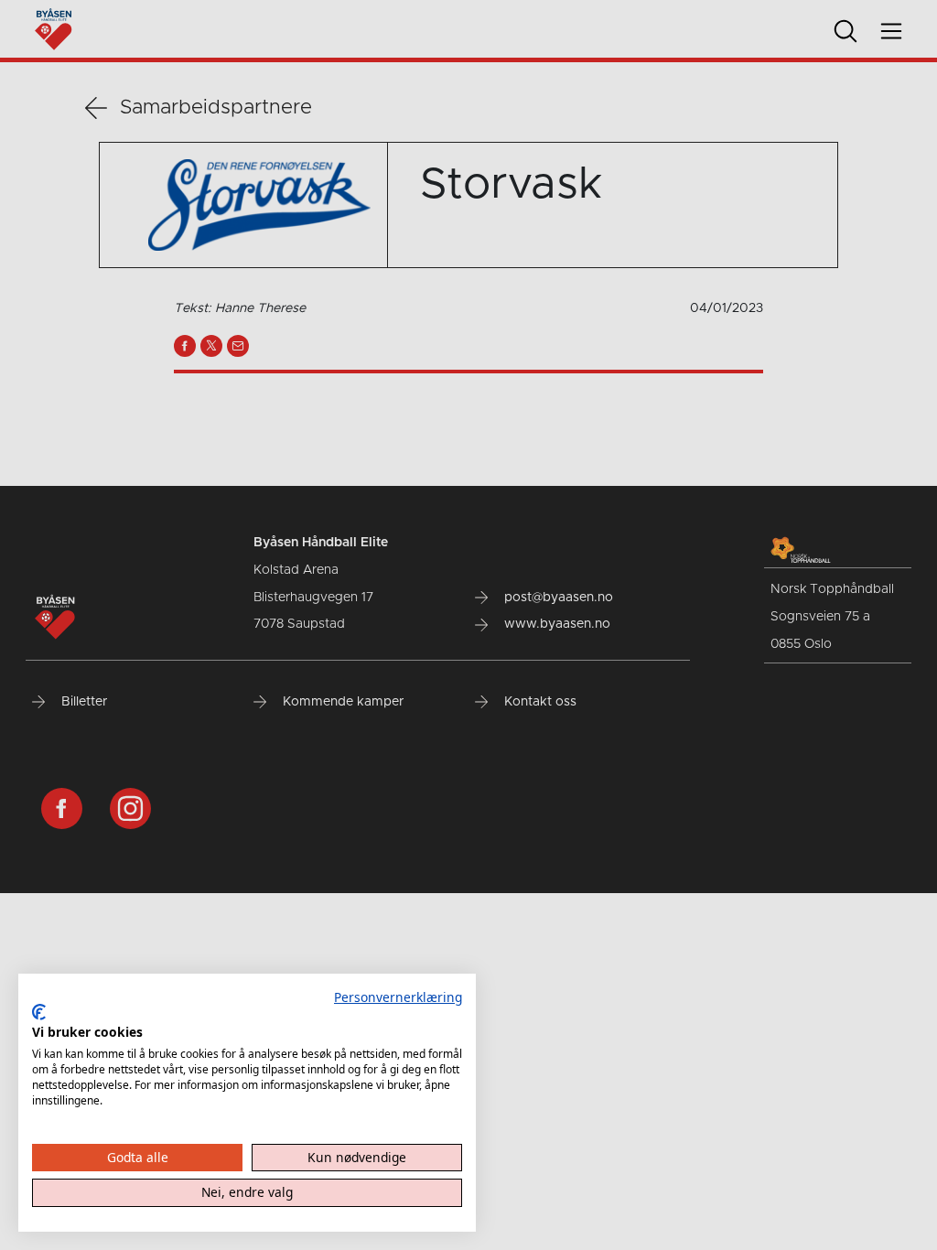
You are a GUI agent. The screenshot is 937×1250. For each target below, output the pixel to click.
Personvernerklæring (398, 997)
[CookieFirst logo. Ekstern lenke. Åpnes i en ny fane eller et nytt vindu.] (39, 1012)
